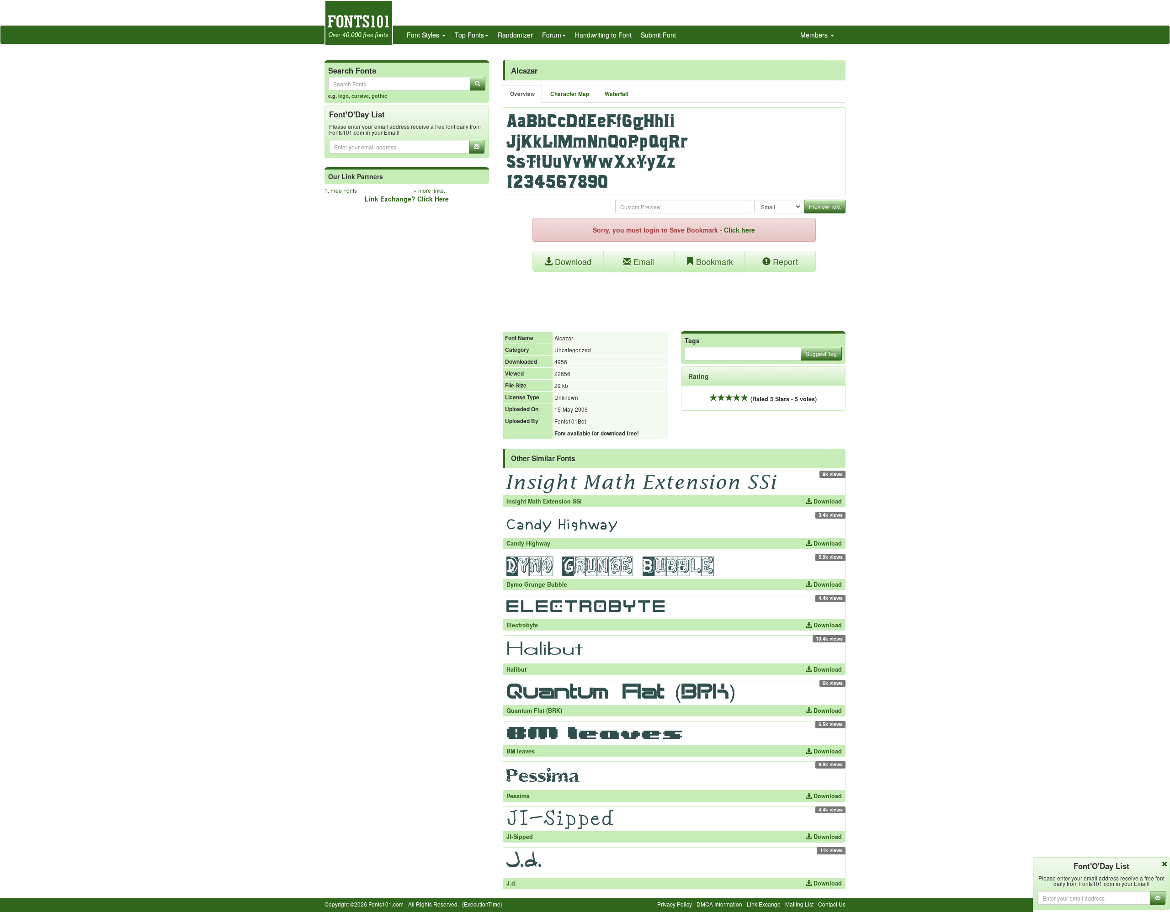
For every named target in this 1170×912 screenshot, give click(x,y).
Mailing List (799, 904)
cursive (360, 95)
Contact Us (832, 904)
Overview (522, 94)
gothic (379, 95)
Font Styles (424, 34)
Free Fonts (343, 190)
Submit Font (658, 34)
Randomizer (515, 34)
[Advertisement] (674, 297)
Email (642, 261)
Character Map (569, 94)
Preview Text (824, 206)
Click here (739, 229)
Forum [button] (551, 34)
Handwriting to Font (603, 34)
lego (343, 95)
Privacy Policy (674, 904)
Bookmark (713, 261)
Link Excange (764, 904)
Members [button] (815, 34)
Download (572, 261)
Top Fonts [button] (469, 34)
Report (784, 261)
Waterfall (616, 94)
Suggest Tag (821, 353)
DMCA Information (719, 904)
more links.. (432, 190)
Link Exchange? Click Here (407, 198)
